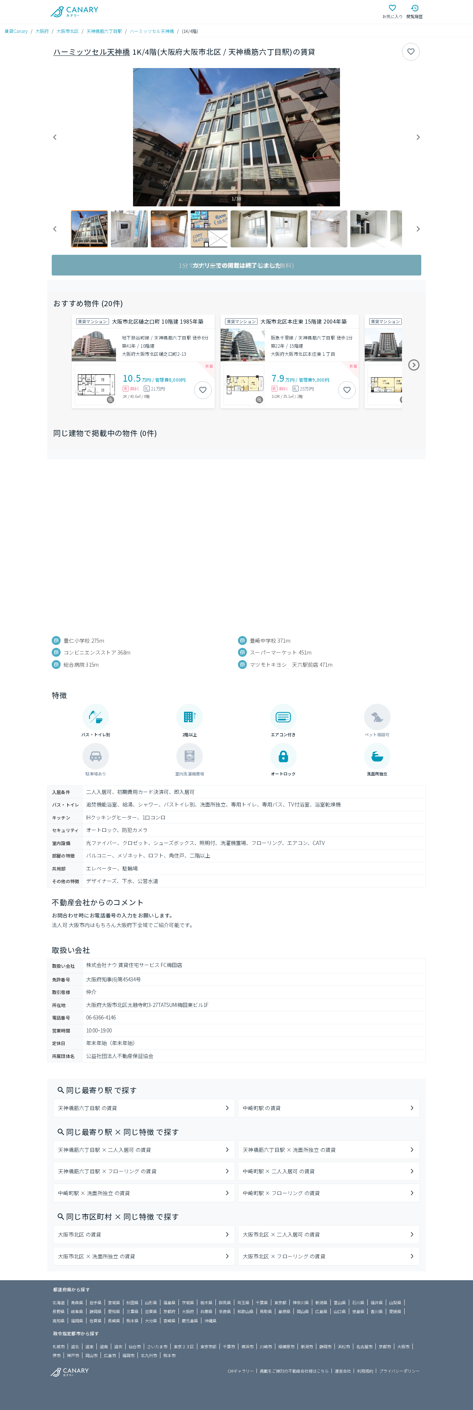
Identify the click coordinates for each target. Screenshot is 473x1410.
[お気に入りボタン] (411, 52)
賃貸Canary (16, 31)
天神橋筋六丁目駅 (104, 31)
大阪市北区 (68, 31)
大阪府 (42, 31)
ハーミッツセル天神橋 (152, 31)
